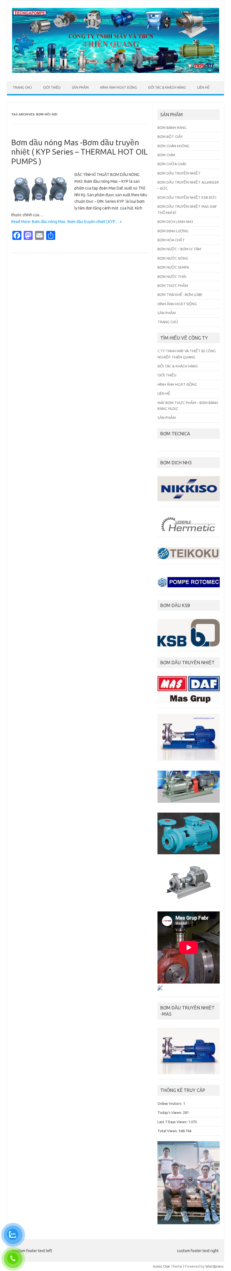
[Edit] (160, 992)
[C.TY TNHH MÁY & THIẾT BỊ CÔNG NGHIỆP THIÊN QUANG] (115, 71)
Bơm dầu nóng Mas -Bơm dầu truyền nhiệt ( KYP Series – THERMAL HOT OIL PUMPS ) (79, 152)
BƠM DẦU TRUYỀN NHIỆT (179, 173)
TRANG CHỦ (22, 87)
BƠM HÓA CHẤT (171, 240)
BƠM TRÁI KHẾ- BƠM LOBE (179, 294)
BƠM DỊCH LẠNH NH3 (175, 222)
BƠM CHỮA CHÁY (171, 164)
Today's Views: (170, 1112)
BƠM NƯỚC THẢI (171, 276)
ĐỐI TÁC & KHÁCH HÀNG (167, 87)
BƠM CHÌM (166, 155)
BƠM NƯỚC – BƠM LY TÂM (179, 249)
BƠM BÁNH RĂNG (171, 128)
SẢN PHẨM (80, 87)
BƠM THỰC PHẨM (172, 285)
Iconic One (161, 1266)
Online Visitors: (170, 1103)
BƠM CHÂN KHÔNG (173, 146)
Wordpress (214, 1266)
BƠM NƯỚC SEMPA (173, 267)
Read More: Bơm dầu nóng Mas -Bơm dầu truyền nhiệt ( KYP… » (66, 221)
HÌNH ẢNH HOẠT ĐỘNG (118, 87)
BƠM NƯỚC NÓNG (172, 258)
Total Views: (168, 1131)
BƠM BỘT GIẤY (170, 137)
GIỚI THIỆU (52, 87)
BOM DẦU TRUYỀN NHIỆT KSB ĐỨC (187, 197)
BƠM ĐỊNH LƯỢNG (172, 231)
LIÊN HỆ (203, 87)
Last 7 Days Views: (172, 1122)
